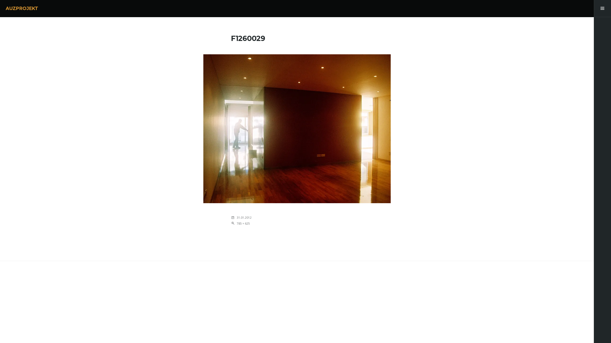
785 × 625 (243, 224)
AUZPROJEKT (22, 8)
